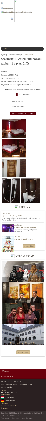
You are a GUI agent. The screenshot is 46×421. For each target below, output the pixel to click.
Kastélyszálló (28, 55)
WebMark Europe (13, 415)
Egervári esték (26, 384)
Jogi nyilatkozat (27, 418)
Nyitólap (4, 382)
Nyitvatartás (6, 387)
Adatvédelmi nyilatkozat (10, 418)
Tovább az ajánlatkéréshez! (23, 113)
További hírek (29, 246)
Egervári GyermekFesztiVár (23, 239)
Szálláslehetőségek (9, 384)
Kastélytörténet (18, 382)
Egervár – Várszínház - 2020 (12, 216)
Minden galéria (23, 352)
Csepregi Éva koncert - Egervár (25, 227)
